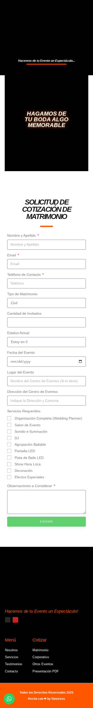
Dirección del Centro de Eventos (32, 392)
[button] (47, 70)
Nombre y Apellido (22, 235)
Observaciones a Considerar (30, 486)
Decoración (23, 471)
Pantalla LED (25, 451)
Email (12, 255)
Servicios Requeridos (23, 411)
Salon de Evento (27, 425)
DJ (17, 438)
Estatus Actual (18, 333)
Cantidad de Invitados (24, 313)
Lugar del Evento (20, 372)
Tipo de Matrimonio (22, 294)
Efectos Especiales (29, 477)
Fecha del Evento (21, 352)
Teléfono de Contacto (24, 275)
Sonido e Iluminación (31, 431)
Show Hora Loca (28, 464)
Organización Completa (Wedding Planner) (48, 418)
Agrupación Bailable (30, 444)
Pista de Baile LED (29, 458)
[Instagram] (7, 620)
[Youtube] (15, 620)
